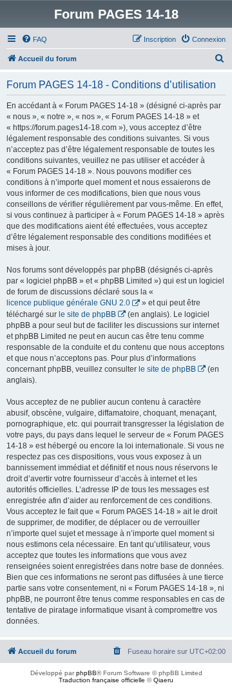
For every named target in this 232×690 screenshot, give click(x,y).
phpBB (86, 672)
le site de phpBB (87, 314)
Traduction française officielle (102, 680)
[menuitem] (34, 39)
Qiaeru (163, 680)
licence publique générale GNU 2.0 (68, 302)
